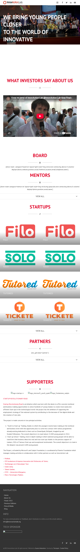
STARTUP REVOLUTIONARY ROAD (15, 399)
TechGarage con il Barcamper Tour (16, 464)
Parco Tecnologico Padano (14, 475)
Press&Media (8, 506)
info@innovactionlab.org (12, 522)
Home (6, 495)
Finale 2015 (8, 501)
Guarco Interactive (40, 548)
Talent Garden (10, 469)
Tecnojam (56, 548)
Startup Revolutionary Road (13, 404)
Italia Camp (9, 467)
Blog (6, 509)
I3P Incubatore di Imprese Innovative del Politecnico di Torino (26, 461)
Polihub (7, 458)
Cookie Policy (64, 548)
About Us (7, 498)
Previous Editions (10, 503)
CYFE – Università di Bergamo (15, 472)
